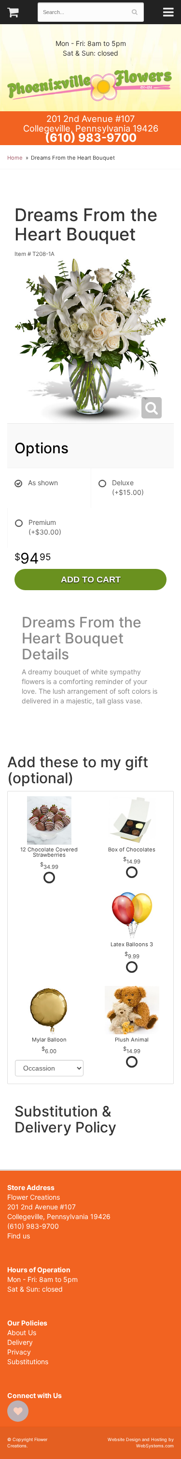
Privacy (19, 1352)
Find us (18, 1236)
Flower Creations (90, 84)
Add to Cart (91, 579)
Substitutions (27, 1361)
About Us (21, 1332)
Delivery (20, 1342)
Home (15, 157)
